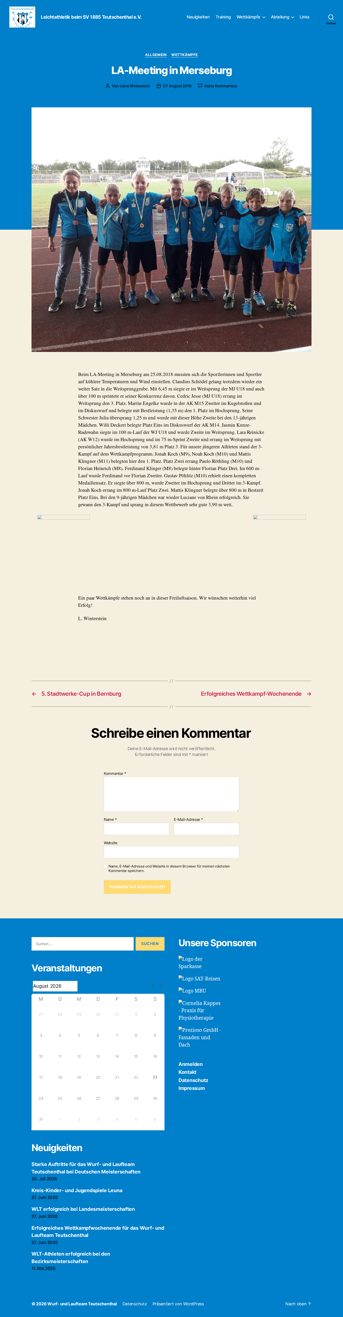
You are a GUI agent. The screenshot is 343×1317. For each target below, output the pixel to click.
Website (110, 842)
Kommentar (115, 774)
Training (223, 16)
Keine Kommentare (221, 86)
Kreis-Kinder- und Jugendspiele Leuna (77, 1190)
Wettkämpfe (248, 16)
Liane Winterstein (135, 86)
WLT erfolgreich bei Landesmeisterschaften (83, 1209)
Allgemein (156, 55)
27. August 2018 (177, 86)
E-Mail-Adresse (188, 820)
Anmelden (190, 1064)
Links (305, 16)
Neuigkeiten (198, 16)
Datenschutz (193, 1080)
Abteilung (280, 16)
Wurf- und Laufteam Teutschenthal (82, 1303)
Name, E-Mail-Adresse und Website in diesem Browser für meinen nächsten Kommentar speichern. (169, 868)
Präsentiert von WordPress (178, 1303)
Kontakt (187, 1072)
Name (110, 820)
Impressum (191, 1088)
